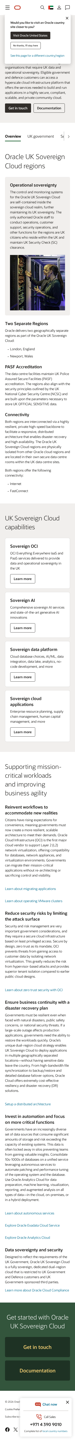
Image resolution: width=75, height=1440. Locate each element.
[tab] (13, 136)
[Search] (42, 7)
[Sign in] (59, 7)
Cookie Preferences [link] (15, 1409)
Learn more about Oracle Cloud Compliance (37, 1290)
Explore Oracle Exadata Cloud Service (32, 1225)
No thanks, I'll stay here (25, 45)
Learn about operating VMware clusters (33, 901)
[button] (7, 7)
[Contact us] (67, 7)
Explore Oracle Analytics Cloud (27, 1237)
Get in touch (18, 108)
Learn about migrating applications (30, 888)
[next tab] (68, 137)
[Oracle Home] (17, 8)
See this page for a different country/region (37, 55)
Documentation (49, 108)
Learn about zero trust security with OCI (34, 990)
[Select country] (50, 7)
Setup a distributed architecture (28, 1104)
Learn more (23, 579)
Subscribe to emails (16, 1416)
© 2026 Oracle (13, 1401)
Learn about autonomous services (29, 1213)
